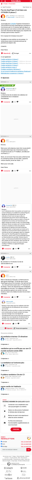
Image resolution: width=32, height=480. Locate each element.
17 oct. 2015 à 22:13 (10, 141)
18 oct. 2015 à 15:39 (10, 207)
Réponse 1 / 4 (4, 82)
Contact (7, 457)
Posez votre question (21, 328)
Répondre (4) (6, 53)
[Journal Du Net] (8, 471)
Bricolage (4, 446)
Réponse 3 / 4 (4, 253)
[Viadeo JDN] (23, 475)
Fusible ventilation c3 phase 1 (9, 65)
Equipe (14, 456)
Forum (6, 3)
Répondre (9, 328)
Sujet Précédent (6, 7)
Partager (16, 53)
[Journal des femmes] (8, 468)
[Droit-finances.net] (23, 471)
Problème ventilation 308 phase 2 (10, 69)
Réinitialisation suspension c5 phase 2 (12, 73)
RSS (19, 457)
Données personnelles (8, 459)
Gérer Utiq (27, 459)
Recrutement (24, 457)
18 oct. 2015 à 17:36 (10, 276)
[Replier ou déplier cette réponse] (30, 82)
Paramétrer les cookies (19, 459)
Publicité (27, 456)
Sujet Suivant (26, 7)
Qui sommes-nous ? (7, 456)
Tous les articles (13, 457)
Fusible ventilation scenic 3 (9, 67)
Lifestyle (4, 441)
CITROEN (13, 24)
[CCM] (23, 468)
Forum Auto (12, 3)
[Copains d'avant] (8, 475)
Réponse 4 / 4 (4, 271)
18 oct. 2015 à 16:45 (10, 258)
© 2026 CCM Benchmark (23, 460)
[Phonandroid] (23, 478)
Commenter (6, 102)
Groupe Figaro (14, 460)
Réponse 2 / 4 (4, 136)
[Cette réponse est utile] (12, 102)
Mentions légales (6, 460)
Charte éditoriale (20, 456)
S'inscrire (16, 429)
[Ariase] (8, 478)
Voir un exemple (26, 441)
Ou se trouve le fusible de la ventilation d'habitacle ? (16, 71)
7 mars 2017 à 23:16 (19, 17)
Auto (3, 444)
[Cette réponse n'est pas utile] (17, 102)
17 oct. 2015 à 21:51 (10, 90)
